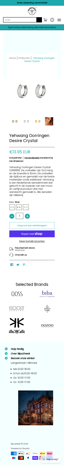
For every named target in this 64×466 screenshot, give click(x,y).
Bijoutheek (16, 443)
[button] (45, 20)
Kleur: (14, 202)
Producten (24, 58)
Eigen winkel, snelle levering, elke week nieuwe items (32, 27)
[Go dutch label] (47, 308)
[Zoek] (39, 19)
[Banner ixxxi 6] (16, 308)
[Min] (11, 216)
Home (12, 58)
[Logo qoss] (16, 293)
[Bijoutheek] (32, 11)
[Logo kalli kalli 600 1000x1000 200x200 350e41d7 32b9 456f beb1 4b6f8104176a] (16, 326)
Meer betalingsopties (32, 241)
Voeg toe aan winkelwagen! (32, 225)
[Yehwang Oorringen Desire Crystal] (15, 121)
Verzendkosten (32, 157)
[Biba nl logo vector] (47, 294)
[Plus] (27, 216)
